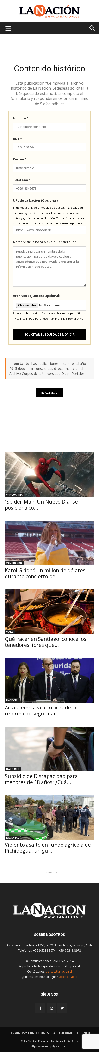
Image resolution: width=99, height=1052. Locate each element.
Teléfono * (22, 180)
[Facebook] (40, 1008)
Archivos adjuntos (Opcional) (36, 296)
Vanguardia (14, 494)
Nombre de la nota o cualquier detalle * (45, 242)
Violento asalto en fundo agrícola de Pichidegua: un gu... (48, 847)
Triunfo (83, 1033)
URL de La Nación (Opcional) (35, 200)
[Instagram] (51, 1008)
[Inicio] (49, 917)
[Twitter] (62, 1008)
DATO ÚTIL (12, 769)
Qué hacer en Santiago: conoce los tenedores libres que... (45, 642)
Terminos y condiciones (29, 1033)
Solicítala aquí (67, 977)
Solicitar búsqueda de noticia (49, 334)
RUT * (17, 138)
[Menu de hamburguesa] (8, 28)
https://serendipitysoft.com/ (49, 1046)
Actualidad (62, 1033)
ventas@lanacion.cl (59, 972)
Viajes (9, 631)
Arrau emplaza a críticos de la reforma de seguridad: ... (40, 710)
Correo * (19, 159)
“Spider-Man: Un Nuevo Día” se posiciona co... (41, 504)
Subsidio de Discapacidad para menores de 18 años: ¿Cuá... (41, 779)
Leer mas (48, 872)
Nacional (12, 700)
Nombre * (20, 118)
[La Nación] (49, 11)
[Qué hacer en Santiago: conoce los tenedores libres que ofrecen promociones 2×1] (49, 611)
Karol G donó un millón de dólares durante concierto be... (45, 573)
